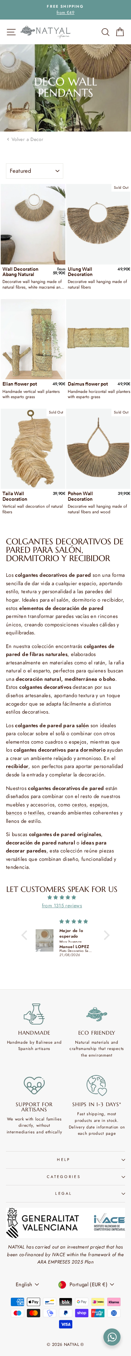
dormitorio (92, 750)
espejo (97, 805)
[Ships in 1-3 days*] (96, 1085)
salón (82, 725)
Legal (63, 1193)
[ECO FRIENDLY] (96, 1014)
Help (63, 1159)
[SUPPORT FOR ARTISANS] (34, 1085)
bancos (14, 813)
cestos (79, 805)
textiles (36, 813)
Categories (64, 1176)
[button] (26, 935)
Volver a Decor (27, 139)
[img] (62, 897)
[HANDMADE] (34, 1014)
